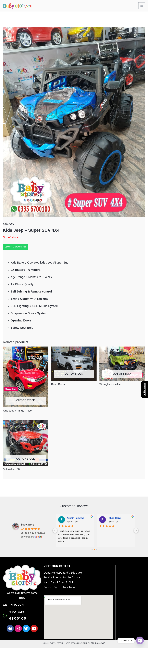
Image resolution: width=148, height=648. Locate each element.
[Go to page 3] (99, 549)
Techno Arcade (98, 643)
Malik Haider (74, 518)
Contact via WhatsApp (15, 247)
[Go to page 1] (94, 549)
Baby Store (27, 524)
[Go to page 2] (96, 549)
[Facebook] (10, 628)
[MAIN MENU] (141, 5)
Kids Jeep (8, 223)
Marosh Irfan (115, 518)
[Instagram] (18, 628)
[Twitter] (26, 628)
